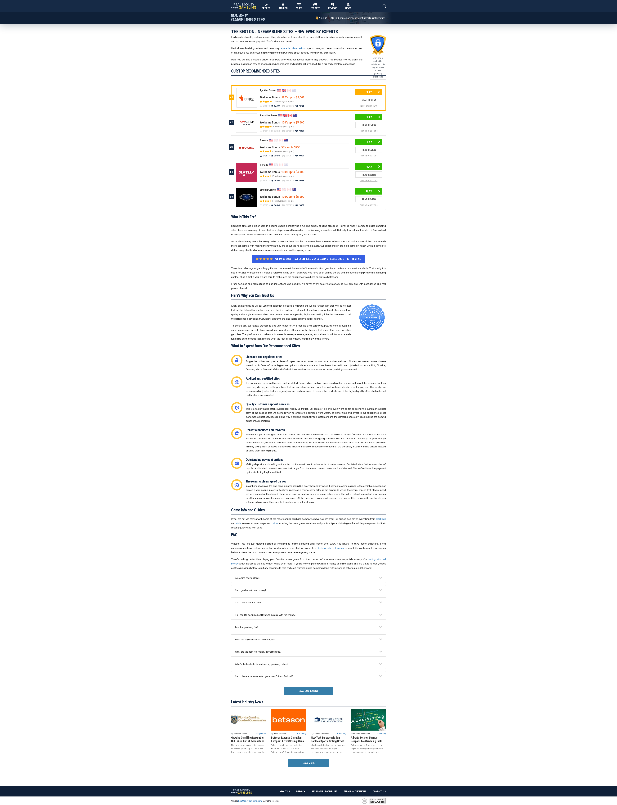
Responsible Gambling (324, 791)
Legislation (261, 734)
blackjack (381, 519)
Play (369, 92)
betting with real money (331, 548)
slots (238, 523)
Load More (308, 762)
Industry (302, 734)
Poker (298, 8)
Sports (266, 8)
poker (275, 523)
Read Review (369, 100)
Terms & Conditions (355, 791)
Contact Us (379, 791)
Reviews (332, 8)
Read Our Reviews (308, 690)
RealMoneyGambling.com (250, 801)
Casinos (283, 8)
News (348, 8)
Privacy (300, 791)
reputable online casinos (293, 48)
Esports (315, 8)
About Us (284, 791)
